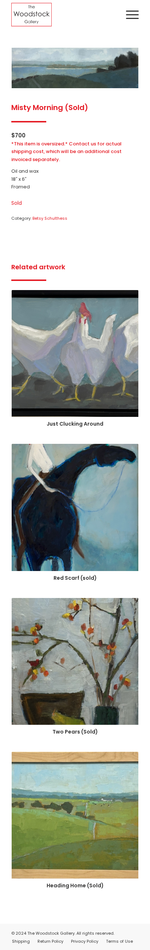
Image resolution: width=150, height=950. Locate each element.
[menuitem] (129, 14)
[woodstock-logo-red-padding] (62, 14)
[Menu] (129, 14)
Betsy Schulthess (49, 218)
